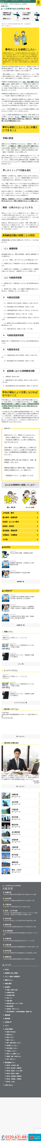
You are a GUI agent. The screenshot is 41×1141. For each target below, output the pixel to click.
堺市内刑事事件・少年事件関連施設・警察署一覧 (19, 1011)
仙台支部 (8, 898)
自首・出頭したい (11, 1059)
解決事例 (7, 1018)
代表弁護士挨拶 (10, 995)
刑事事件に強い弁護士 (11, 973)
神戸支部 (8, 951)
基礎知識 (7, 1015)
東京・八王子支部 (11, 910)
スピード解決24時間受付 (27, 13)
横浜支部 (8, 924)
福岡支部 (8, 957)
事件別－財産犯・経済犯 (12, 1073)
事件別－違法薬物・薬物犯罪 (13, 1076)
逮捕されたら (7, 18)
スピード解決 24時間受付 (12, 976)
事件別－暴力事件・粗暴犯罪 (13, 1068)
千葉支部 (8, 904)
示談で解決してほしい (12, 1048)
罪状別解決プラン (10, 1062)
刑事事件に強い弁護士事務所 (7, 13)
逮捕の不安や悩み (11, 1032)
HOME (7, 969)
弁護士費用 (26, 18)
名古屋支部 (9, 931)
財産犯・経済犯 (8, 526)
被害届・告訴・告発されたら (13, 1056)
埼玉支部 (8, 918)
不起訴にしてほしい (11, 1051)
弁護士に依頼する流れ (12, 990)
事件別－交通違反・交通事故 (13, 1079)
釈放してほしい (10, 1037)
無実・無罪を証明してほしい (13, 1042)
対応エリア (9, 998)
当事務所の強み (10, 992)
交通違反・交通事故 (10, 535)
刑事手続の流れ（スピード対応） (15, 1003)
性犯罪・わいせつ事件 (11, 522)
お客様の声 (8, 1022)
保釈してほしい (10, 1040)
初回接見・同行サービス (12, 1009)
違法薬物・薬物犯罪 (10, 531)
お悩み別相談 (9, 1029)
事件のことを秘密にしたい (13, 1053)
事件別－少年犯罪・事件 (12, 1065)
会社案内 (7, 987)
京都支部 (8, 938)
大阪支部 (8, 945)
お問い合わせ (9, 1085)
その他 (5, 539)
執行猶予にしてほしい (12, 1045)
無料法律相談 (9, 1006)
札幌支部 (8, 892)
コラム (7, 1025)
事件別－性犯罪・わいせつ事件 (14, 1070)
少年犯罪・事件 (8, 513)
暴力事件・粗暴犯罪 (10, 517)
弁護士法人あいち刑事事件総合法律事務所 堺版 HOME (12, 23)
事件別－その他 (10, 1081)
